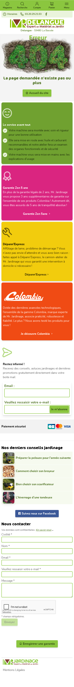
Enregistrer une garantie (38, 643)
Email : (9, 386)
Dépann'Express (36, 274)
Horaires (12, 14)
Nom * (5, 546)
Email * (5, 557)
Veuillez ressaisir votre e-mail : (27, 402)
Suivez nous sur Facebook (38, 513)
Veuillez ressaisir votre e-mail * (21, 569)
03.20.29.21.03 (32, 14)
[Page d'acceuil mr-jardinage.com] (37, 662)
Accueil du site (38, 93)
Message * (8, 580)
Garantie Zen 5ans (35, 213)
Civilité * (6, 534)
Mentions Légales (14, 670)
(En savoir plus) (44, 530)
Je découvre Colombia (35, 333)
